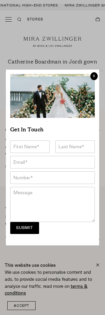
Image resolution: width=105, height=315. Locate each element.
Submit (24, 227)
